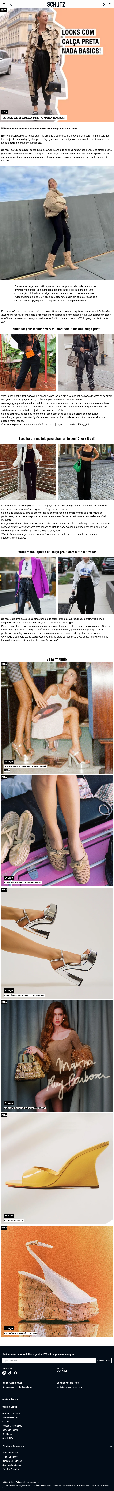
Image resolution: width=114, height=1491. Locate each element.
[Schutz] (56, 4)
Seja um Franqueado (12, 1413)
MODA (3, 128)
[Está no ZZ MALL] (84, 1371)
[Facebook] (15, 1373)
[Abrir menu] (4, 4)
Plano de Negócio (10, 1417)
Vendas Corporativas (12, 1426)
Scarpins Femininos (11, 1465)
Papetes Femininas (11, 1469)
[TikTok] (10, 1373)
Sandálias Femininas (12, 1461)
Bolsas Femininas (10, 1452)
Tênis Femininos (10, 1457)
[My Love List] (103, 4)
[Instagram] (4, 1373)
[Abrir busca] (10, 4)
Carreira (6, 1421)
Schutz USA (8, 1438)
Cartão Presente (10, 1430)
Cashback (7, 1434)
